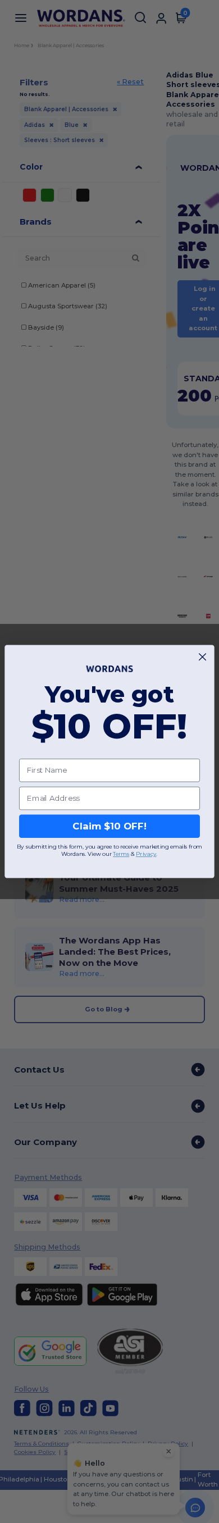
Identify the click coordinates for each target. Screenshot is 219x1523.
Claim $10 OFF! (109, 826)
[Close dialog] (202, 657)
